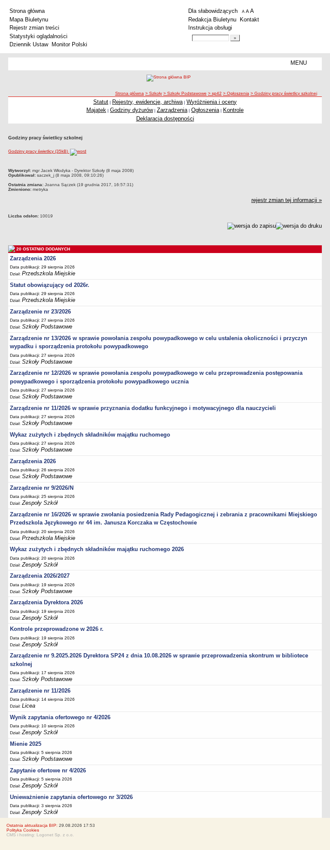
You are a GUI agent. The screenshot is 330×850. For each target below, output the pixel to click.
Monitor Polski (69, 44)
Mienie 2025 (25, 744)
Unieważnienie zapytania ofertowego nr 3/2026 (71, 797)
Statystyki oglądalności (38, 36)
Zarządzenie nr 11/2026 (40, 690)
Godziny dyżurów (131, 110)
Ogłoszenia (205, 110)
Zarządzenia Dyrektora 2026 (46, 602)
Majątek (96, 110)
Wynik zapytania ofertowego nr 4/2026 (60, 717)
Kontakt (249, 19)
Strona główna (27, 11)
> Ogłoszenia (236, 93)
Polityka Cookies (22, 830)
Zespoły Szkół (40, 503)
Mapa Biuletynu (28, 19)
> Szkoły (153, 93)
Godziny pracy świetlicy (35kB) (38, 151)
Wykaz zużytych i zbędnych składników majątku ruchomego (90, 434)
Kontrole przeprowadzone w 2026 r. (57, 629)
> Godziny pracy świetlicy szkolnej (284, 93)
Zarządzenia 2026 (33, 258)
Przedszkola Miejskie (48, 273)
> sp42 (215, 93)
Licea (28, 705)
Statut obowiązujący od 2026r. (49, 285)
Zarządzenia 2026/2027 (40, 576)
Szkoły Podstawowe (47, 326)
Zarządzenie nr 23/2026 (40, 311)
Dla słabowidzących (213, 11)
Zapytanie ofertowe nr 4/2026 (48, 770)
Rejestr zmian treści (34, 27)
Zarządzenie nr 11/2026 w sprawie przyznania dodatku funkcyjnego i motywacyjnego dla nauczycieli (143, 408)
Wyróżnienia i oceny (211, 102)
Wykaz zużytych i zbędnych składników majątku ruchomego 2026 (97, 549)
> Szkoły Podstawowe (185, 93)
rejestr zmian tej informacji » (286, 200)
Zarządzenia (172, 110)
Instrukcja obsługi (210, 27)
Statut (100, 102)
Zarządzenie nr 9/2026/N (41, 488)
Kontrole (233, 110)
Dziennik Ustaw (28, 44)
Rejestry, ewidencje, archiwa (147, 102)
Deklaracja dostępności (165, 118)
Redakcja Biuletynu (212, 19)
